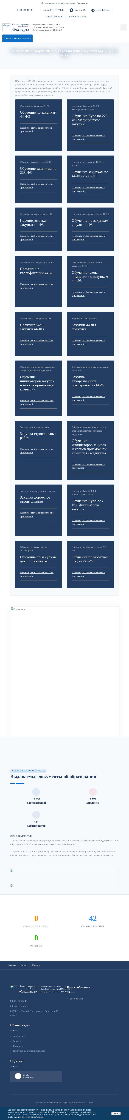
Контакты (18, 1046)
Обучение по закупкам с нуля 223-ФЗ (90, 559)
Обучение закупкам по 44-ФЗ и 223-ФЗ (90, 174)
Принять (116, 1113)
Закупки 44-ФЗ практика (84, 327)
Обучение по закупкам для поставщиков (38, 559)
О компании (19, 1036)
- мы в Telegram (102, 10)
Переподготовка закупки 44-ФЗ (33, 222)
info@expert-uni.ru (54, 16)
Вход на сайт (76, 998)
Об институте (70, 60)
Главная (55, 60)
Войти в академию (77, 16)
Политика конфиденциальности (29, 1051)
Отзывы (17, 1041)
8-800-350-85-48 (24, 10)
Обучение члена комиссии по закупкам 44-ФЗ (90, 276)
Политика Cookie (34, 1117)
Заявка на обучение (17, 38)
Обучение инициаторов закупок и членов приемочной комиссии (37, 383)
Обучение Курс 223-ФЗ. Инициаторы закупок (88, 505)
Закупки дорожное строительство (35, 499)
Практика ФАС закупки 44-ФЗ (32, 327)
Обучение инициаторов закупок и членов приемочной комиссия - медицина (89, 447)
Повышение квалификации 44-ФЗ (37, 271)
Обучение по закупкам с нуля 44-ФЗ (90, 222)
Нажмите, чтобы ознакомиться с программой (36, 130)
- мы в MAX (79, 10)
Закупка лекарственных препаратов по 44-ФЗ (89, 381)
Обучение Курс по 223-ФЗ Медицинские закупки (90, 120)
